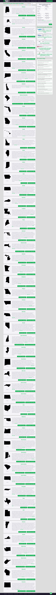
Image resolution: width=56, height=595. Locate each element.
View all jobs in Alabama (22, 15)
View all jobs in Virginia (23, 543)
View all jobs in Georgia (22, 126)
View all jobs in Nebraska (22, 320)
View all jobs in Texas (23, 507)
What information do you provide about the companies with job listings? (44, 81)
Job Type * (38, 13)
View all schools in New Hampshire (30, 344)
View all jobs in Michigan (22, 262)
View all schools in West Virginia (30, 566)
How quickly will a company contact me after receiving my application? (44, 76)
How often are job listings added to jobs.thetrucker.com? (43, 65)
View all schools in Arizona (31, 36)
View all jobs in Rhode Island (20, 461)
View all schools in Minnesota (31, 274)
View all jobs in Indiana (23, 171)
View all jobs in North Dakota (20, 402)
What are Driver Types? (41, 84)
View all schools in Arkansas (31, 47)
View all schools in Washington (30, 555)
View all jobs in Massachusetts (20, 251)
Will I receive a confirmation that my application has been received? (44, 72)
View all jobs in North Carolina (20, 391)
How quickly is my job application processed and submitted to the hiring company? (44, 74)
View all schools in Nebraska (31, 320)
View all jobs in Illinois (23, 159)
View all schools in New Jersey (31, 356)
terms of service (49, 20)
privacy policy (44, 20)
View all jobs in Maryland (22, 240)
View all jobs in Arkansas (22, 47)
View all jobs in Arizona (23, 36)
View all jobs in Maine (23, 228)
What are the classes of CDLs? (42, 83)
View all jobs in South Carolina (20, 472)
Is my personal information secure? (43, 89)
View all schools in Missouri (31, 297)
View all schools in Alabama (31, 15)
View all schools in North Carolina (30, 391)
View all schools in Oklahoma (31, 425)
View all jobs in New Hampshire (19, 344)
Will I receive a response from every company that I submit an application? (45, 79)
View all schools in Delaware (31, 92)
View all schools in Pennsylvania (30, 449)
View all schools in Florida (31, 115)
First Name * (39, 6)
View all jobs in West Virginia (20, 566)
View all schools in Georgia (31, 126)
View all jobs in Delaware (22, 92)
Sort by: (30, 3)
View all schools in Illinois (31, 159)
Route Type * (47, 15)
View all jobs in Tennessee (21, 495)
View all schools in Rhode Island (30, 461)
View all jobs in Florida (23, 115)
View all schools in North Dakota (30, 402)
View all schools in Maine (31, 228)
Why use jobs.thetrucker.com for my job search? (44, 60)
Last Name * (47, 6)
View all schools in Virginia (31, 543)
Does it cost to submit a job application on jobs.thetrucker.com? (43, 67)
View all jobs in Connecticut (21, 81)
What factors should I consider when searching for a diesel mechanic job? (45, 91)
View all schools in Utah (31, 519)
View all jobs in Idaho (23, 147)
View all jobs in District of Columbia (17, 103)
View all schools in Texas (31, 507)
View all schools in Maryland (31, 240)
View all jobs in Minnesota (21, 274)
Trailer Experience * (40, 17)
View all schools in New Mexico (30, 368)
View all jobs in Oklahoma (21, 425)
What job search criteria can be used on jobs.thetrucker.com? (43, 62)
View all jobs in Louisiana (22, 217)
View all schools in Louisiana (31, 217)
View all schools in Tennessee (31, 495)
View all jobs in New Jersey (21, 356)
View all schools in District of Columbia (29, 103)
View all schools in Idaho (31, 147)
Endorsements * (47, 17)
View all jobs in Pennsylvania (20, 449)
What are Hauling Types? (41, 86)
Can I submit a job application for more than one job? (44, 69)
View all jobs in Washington (21, 555)
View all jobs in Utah (24, 519)
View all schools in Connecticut (30, 81)
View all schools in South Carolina (30, 472)
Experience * (47, 13)
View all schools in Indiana (31, 171)
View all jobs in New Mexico (21, 368)
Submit (50, 24)
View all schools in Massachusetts (30, 251)
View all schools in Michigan (31, 262)
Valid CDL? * (39, 15)
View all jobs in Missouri (22, 297)
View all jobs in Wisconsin (21, 579)
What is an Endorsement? (41, 87)
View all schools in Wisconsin (31, 579)
